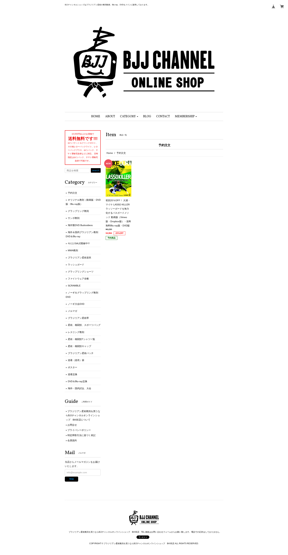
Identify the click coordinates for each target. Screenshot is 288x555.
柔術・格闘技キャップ (79, 346)
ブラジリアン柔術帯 (78, 318)
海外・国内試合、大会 (79, 388)
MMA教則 (73, 250)
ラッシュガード (76, 264)
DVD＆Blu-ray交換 (77, 381)
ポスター (72, 367)
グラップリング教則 (78, 211)
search (95, 170)
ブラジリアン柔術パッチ (81, 353)
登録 (71, 479)
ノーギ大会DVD (76, 304)
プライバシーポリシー (79, 430)
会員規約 (72, 440)
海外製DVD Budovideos (80, 225)
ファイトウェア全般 (78, 278)
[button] (129, 116)
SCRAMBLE (74, 285)
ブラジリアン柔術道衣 (79, 257)
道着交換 (72, 374)
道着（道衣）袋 (76, 360)
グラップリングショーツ (81, 271)
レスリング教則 (76, 332)
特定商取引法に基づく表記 (82, 435)
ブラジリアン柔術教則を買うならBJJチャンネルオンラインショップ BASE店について (83, 415)
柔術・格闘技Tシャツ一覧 (81, 339)
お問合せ (72, 425)
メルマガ (72, 311)
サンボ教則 (74, 218)
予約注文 (72, 193)
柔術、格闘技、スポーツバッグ (84, 325)
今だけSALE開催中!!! (79, 243)
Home (109, 153)
